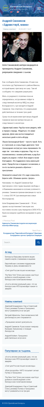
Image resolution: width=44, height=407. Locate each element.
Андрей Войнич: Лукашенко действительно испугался (16, 337)
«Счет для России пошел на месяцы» (20, 270)
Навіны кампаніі (9, 29)
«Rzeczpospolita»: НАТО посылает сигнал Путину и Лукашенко (22, 371)
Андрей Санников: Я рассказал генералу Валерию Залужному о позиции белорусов (21, 329)
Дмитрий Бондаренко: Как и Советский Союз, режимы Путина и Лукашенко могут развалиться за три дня (21, 308)
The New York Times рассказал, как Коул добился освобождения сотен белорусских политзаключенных (22, 277)
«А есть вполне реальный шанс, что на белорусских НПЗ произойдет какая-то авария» (21, 286)
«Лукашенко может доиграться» (18, 322)
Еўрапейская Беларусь (21, 6)
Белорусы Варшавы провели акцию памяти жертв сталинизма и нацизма (20, 258)
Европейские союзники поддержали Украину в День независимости (20, 265)
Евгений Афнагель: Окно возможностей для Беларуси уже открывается (21, 316)
